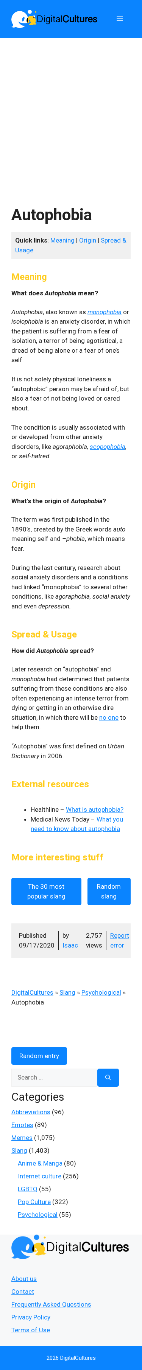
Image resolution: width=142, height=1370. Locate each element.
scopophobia (107, 446)
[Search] (108, 1078)
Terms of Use (30, 1330)
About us (24, 1278)
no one (109, 717)
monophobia (104, 312)
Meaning (62, 240)
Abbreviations (30, 1112)
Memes (22, 1137)
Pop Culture (34, 1202)
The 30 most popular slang (46, 891)
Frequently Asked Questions (51, 1304)
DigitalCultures (32, 992)
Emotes (22, 1125)
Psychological (101, 992)
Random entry (39, 1056)
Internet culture (39, 1176)
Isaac (70, 945)
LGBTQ (27, 1189)
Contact (22, 1291)
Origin (87, 240)
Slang (67, 992)
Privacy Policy (30, 1317)
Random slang (109, 891)
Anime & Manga (40, 1163)
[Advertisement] (71, 112)
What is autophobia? (94, 809)
